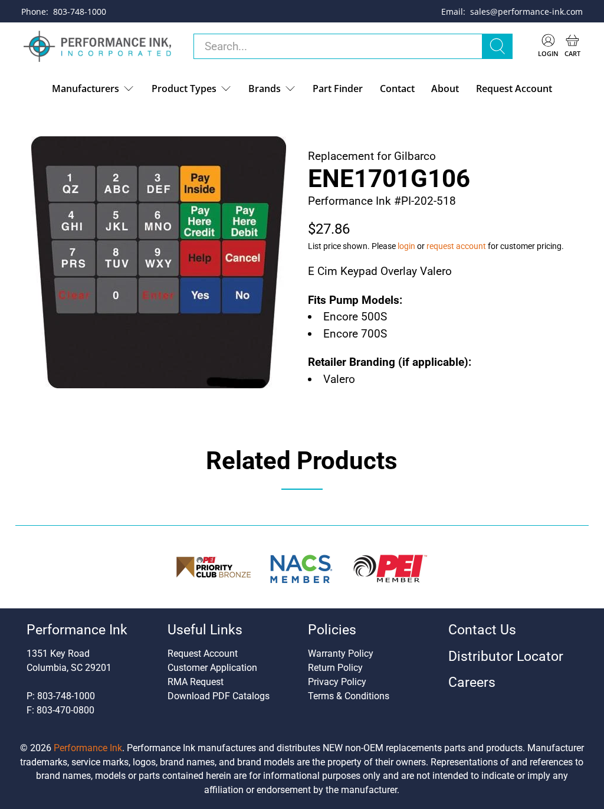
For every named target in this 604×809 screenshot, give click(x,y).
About (445, 88)
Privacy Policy (337, 681)
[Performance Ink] (97, 47)
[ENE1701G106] (158, 262)
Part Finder (338, 88)
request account (456, 246)
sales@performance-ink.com (526, 11)
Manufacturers (85, 88)
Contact (397, 88)
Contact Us (482, 630)
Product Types (184, 88)
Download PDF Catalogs (219, 696)
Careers (471, 682)
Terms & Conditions (348, 696)
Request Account (514, 88)
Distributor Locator (505, 656)
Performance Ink (88, 748)
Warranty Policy (340, 653)
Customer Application (212, 667)
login (406, 246)
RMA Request (196, 681)
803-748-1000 (79, 11)
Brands (264, 88)
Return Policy (335, 667)
